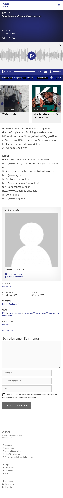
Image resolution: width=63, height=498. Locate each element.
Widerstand (7, 316)
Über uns (8, 445)
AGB (6, 474)
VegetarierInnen (53, 313)
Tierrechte (18, 313)
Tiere (10, 313)
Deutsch (5, 325)
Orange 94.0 (7, 286)
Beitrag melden (10, 330)
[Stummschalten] (50, 71)
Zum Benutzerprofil (14, 277)
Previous (1, 103)
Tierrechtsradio (8, 33)
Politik (4, 304)
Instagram (9, 484)
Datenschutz (9, 471)
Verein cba (9, 448)
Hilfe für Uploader (12, 454)
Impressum (9, 468)
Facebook (8, 481)
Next (59, 103)
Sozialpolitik (14, 304)
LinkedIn (8, 487)
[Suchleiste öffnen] (59, 5)
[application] (31, 72)
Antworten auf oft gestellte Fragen (19, 457)
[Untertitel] (45, 71)
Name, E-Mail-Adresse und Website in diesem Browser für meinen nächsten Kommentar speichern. (29, 396)
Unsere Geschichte (12, 451)
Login (6, 465)
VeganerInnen (39, 313)
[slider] (24, 71)
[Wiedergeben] (3, 71)
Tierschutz (27, 313)
